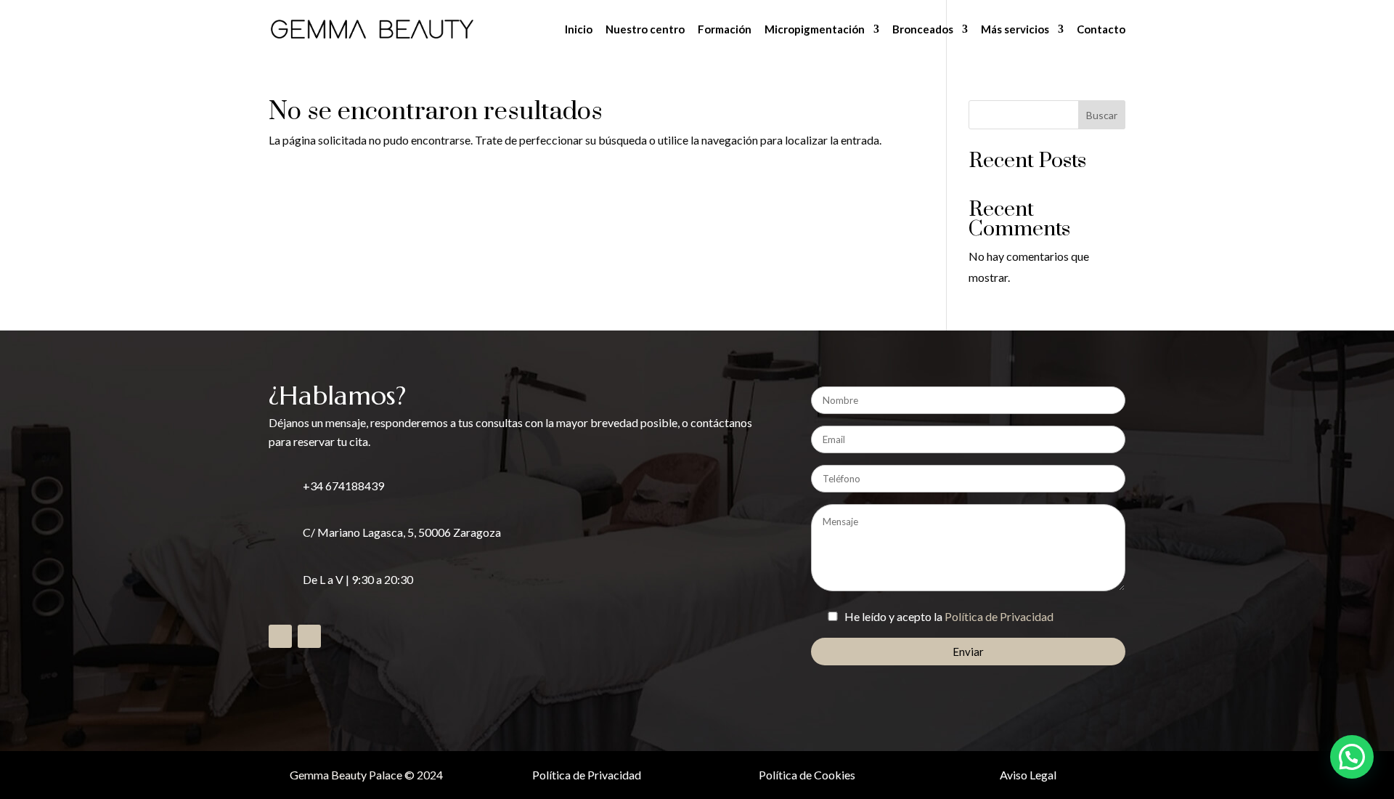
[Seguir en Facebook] (280, 636)
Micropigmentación (815, 30)
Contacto (1101, 30)
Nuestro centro (645, 30)
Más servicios (1015, 30)
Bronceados (922, 30)
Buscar (1101, 115)
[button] (1352, 757)
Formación (724, 30)
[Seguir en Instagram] (309, 636)
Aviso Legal (1028, 775)
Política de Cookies (807, 775)
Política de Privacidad (999, 616)
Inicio (578, 30)
